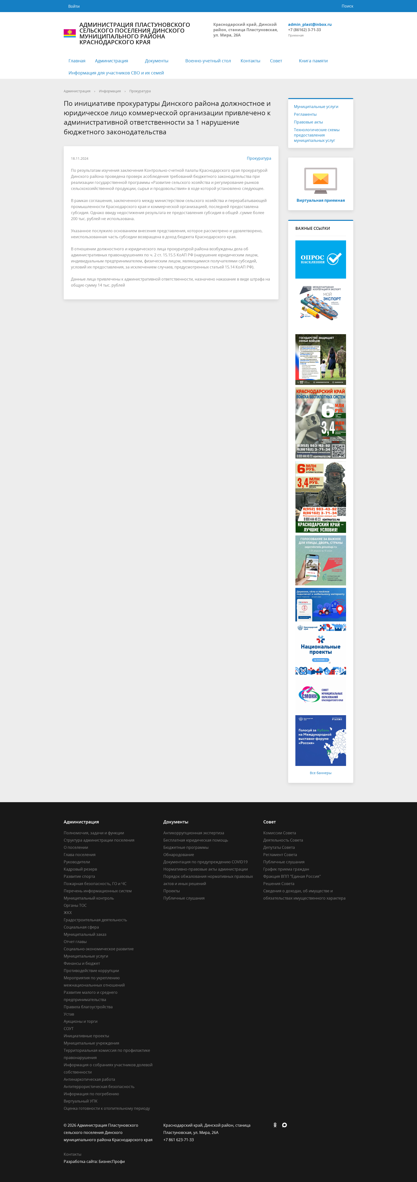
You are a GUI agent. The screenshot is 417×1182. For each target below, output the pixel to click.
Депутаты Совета (279, 847)
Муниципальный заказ (85, 934)
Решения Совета (278, 883)
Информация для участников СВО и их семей (116, 73)
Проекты (171, 891)
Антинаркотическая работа (89, 1079)
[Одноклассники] (276, 1125)
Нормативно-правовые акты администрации (205, 869)
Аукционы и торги (80, 1021)
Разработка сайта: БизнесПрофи (94, 1161)
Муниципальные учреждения (91, 1043)
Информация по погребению (91, 1093)
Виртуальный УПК (80, 1101)
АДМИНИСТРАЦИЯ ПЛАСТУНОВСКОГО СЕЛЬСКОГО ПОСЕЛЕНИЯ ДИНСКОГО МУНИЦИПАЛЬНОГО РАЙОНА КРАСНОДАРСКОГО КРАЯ (134, 33)
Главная (77, 61)
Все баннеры (321, 773)
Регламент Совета (280, 854)
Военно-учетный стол (208, 61)
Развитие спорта (79, 876)
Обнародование (178, 854)
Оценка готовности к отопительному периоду (107, 1108)
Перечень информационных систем (98, 891)
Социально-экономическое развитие (99, 948)
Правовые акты (308, 122)
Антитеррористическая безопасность (99, 1086)
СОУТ (69, 1028)
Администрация (111, 61)
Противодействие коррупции (91, 970)
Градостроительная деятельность (95, 920)
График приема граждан (286, 869)
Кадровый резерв (80, 869)
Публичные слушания (184, 898)
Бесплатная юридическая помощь (195, 840)
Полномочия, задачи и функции (94, 833)
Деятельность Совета (283, 840)
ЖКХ (68, 912)
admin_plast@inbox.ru (310, 24)
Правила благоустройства (88, 1006)
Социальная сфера (81, 927)
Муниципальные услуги (316, 106)
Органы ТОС (75, 905)
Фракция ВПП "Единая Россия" (292, 876)
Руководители (77, 862)
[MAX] (285, 1125)
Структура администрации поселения (99, 840)
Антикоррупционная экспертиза (193, 833)
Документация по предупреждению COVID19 (205, 862)
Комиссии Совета (279, 833)
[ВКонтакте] (267, 1125)
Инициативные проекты (86, 1035)
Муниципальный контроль (89, 898)
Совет (276, 61)
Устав (69, 1014)
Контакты (250, 61)
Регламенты (305, 114)
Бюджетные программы (185, 847)
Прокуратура (140, 91)
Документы (156, 61)
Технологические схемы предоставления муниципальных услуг (317, 135)
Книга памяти (313, 61)
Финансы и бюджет (82, 963)
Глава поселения (80, 854)
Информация (110, 91)
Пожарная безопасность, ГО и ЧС (95, 883)
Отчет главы (75, 941)
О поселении (76, 847)
